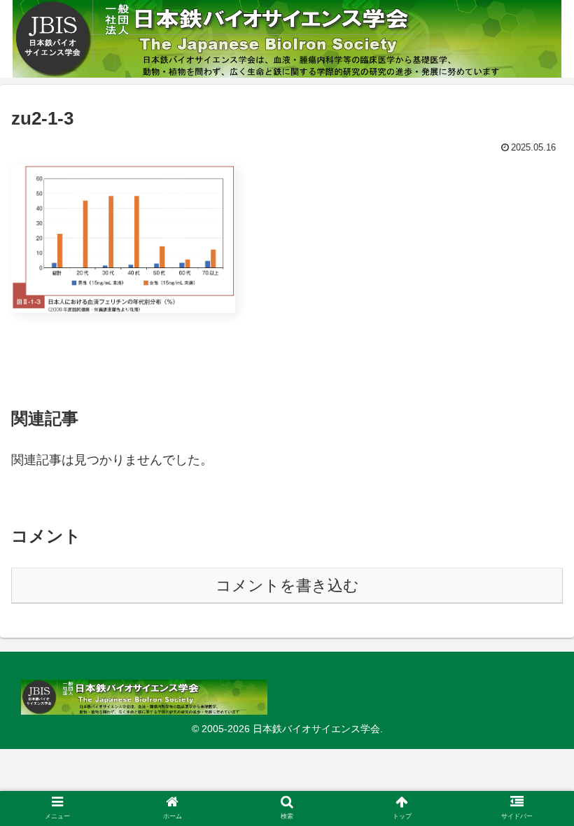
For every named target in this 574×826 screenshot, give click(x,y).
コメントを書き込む (287, 585)
